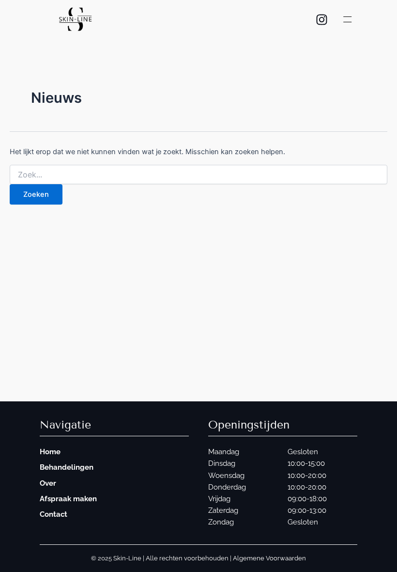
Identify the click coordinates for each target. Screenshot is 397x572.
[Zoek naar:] (198, 175)
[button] (347, 20)
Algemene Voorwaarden (269, 558)
